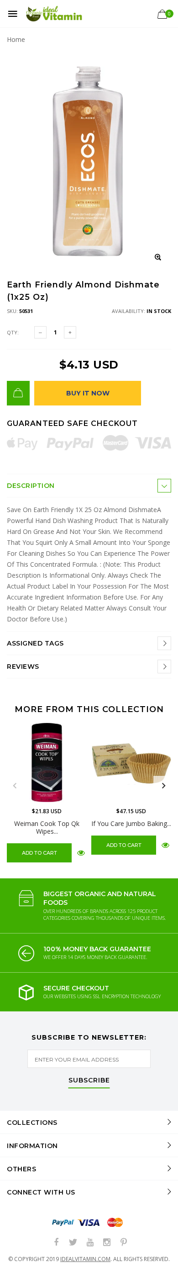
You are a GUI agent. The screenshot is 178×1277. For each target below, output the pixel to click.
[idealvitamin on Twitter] (73, 1243)
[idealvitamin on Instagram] (106, 1243)
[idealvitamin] (54, 13)
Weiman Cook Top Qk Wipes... (46, 827)
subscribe (89, 1080)
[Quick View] (81, 852)
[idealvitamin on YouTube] (90, 1243)
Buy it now (88, 393)
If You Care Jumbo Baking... (131, 823)
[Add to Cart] (18, 393)
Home (16, 39)
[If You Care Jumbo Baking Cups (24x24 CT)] (131, 762)
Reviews (23, 666)
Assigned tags (35, 643)
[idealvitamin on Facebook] (56, 1243)
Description (31, 486)
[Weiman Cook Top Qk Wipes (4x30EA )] (47, 762)
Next (163, 786)
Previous (15, 786)
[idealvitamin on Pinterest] (123, 1243)
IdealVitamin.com (85, 1259)
